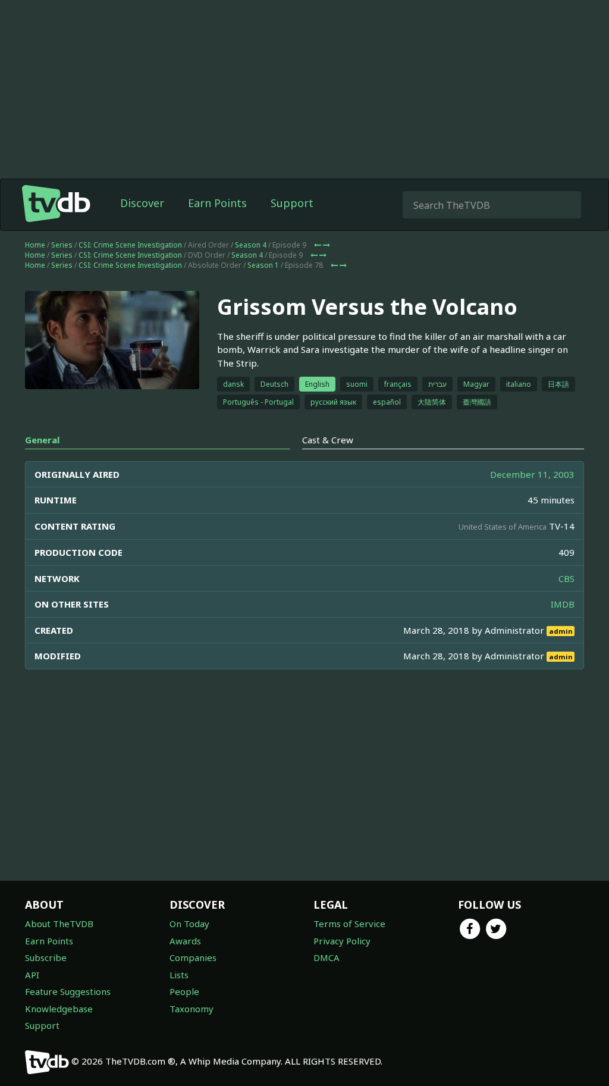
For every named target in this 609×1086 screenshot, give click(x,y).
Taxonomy (191, 1009)
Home (35, 245)
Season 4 (250, 245)
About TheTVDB (59, 923)
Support (292, 203)
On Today (189, 923)
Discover (142, 203)
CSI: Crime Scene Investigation (130, 245)
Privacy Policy (342, 941)
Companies (192, 957)
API (32, 975)
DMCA (326, 957)
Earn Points (217, 203)
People (184, 991)
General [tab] (42, 440)
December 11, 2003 (532, 474)
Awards (185, 941)
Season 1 (263, 265)
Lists (179, 975)
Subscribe (46, 957)
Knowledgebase (59, 1009)
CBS (566, 578)
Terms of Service (349, 923)
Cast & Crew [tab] (327, 440)
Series (62, 245)
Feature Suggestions (68, 991)
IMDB (563, 604)
